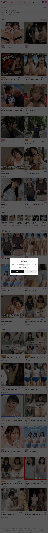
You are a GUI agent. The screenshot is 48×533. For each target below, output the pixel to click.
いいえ (30, 271)
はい (17, 271)
